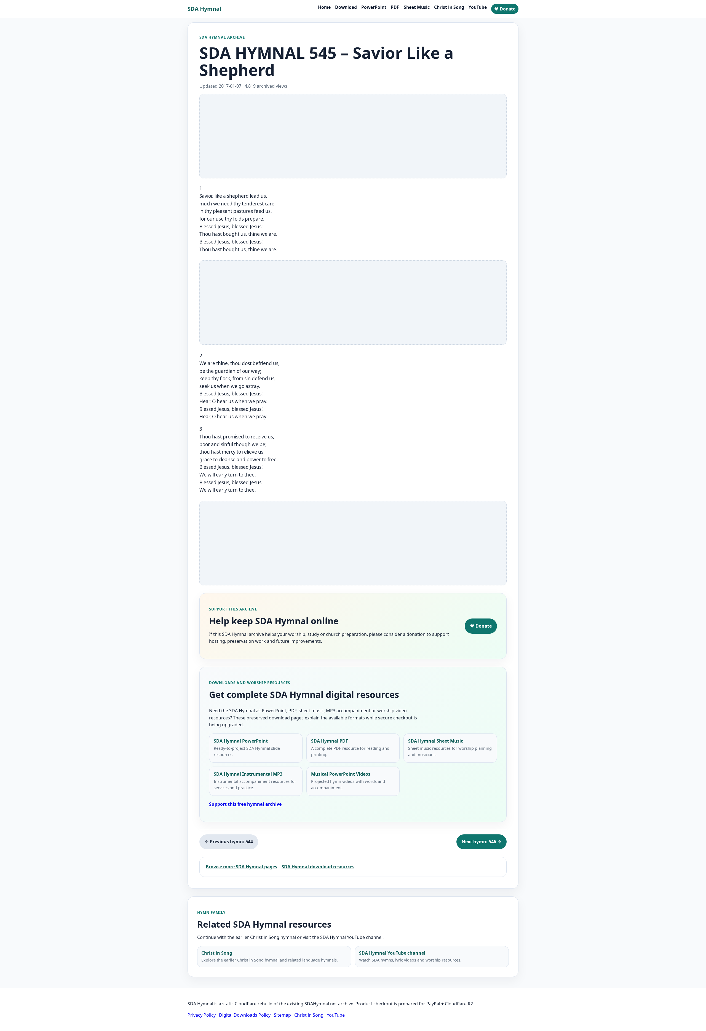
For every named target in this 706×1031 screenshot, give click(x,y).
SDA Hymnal (204, 8)
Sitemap (282, 1015)
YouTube (478, 7)
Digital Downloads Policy (245, 1015)
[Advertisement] (353, 136)
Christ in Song (449, 7)
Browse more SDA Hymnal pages (241, 867)
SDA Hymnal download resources (318, 867)
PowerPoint (373, 7)
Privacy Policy (202, 1015)
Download (346, 7)
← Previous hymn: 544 (229, 842)
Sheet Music (417, 7)
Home (324, 7)
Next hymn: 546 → (481, 842)
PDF (395, 7)
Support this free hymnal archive (245, 804)
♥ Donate (504, 9)
